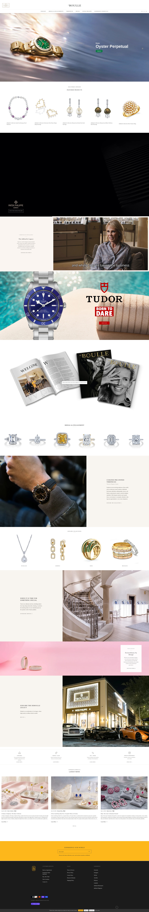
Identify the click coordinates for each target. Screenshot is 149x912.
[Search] (144, 11)
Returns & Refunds (71, 877)
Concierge (19, 755)
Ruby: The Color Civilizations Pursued (109, 813)
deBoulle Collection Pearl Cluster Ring (127, 123)
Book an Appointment (129, 755)
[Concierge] (19, 753)
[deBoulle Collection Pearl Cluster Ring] (130, 109)
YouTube (96, 877)
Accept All (81, 910)
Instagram (96, 872)
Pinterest (96, 880)
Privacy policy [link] (97, 910)
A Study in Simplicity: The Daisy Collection (11, 813)
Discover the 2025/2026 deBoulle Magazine (74, 382)
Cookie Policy (70, 875)
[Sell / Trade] (93, 753)
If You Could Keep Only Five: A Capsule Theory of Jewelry (64, 813)
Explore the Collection (114, 502)
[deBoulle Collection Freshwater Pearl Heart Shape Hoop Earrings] (46, 108)
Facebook (96, 870)
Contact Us (45, 881)
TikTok (95, 875)
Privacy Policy (70, 872)
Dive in (22, 717)
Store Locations (46, 879)
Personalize (92, 910)
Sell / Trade (93, 755)
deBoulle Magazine (98, 888)
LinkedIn (96, 883)
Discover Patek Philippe (16, 210)
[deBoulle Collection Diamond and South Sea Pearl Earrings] (74, 108)
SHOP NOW (104, 323)
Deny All (86, 910)
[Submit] (89, 851)
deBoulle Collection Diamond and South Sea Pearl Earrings (74, 123)
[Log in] (142, 11)
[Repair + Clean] (56, 753)
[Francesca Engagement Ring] (13, 439)
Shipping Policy (70, 880)
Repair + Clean (56, 755)
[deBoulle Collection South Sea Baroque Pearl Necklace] (18, 108)
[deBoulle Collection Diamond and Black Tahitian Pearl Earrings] (102, 108)
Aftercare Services (25, 613)
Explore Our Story (26, 252)
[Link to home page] (34, 876)
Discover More (131, 668)
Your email (61, 851)
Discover (99, 51)
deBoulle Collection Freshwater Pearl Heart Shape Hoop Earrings (46, 123)
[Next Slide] (142, 48)
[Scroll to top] (117, 907)
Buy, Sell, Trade (46, 876)
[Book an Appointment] (129, 753)
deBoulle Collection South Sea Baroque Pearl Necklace (17, 123)
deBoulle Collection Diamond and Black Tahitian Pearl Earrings (101, 123)
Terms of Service (70, 870)
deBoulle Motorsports (98, 885)
